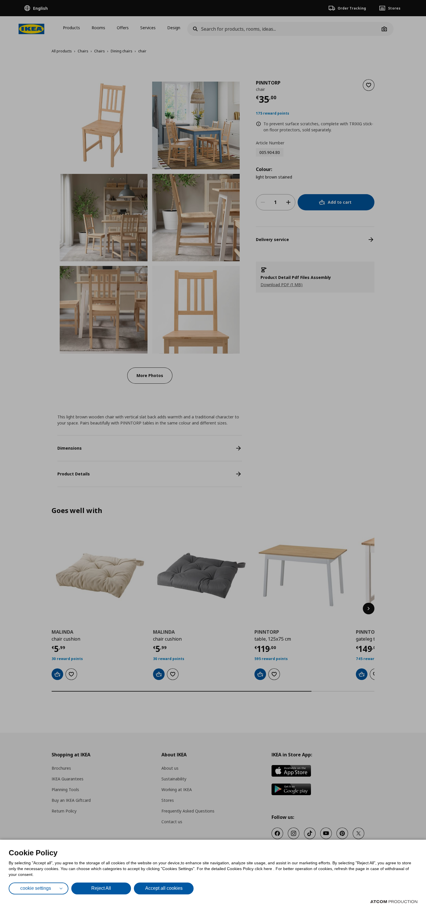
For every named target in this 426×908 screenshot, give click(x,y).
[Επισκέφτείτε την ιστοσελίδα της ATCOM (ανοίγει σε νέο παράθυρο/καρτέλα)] (393, 902)
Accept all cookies (164, 888)
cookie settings (35, 888)
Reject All (101, 888)
